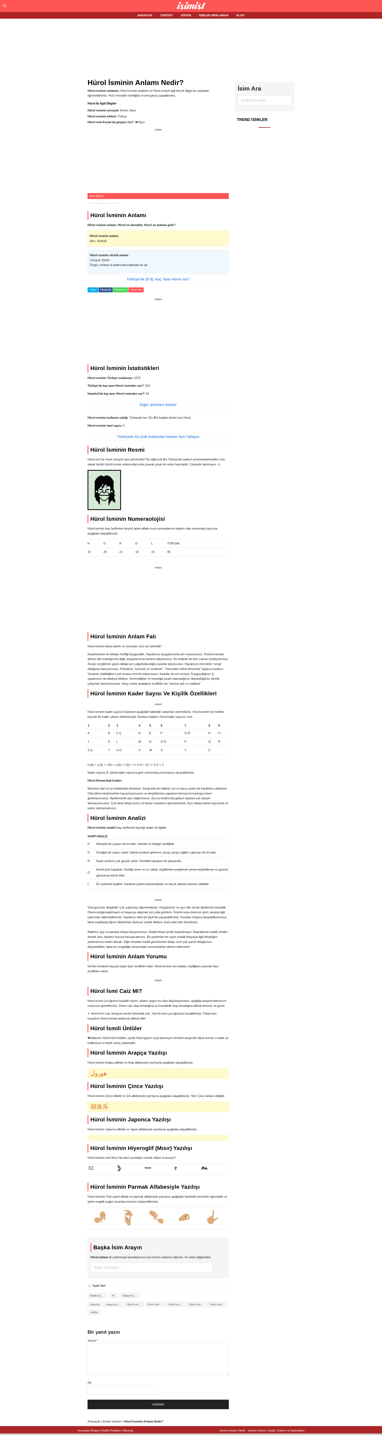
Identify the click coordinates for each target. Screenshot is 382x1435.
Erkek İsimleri (98, 1295)
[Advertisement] (191, 49)
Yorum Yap (136, 289)
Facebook (105, 289)
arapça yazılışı (114, 1304)
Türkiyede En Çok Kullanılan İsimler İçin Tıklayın (158, 437)
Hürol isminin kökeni (197, 1304)
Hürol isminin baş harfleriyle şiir (176, 1304)
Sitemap (128, 1430)
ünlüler (94, 1312)
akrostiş (94, 1304)
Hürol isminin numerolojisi (218, 1304)
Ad (89, 1382)
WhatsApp (120, 289)
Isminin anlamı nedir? (191, 6)
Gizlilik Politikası (111, 1430)
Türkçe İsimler (130, 1295)
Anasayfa (94, 1421)
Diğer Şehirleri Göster (158, 405)
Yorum (93, 1340)
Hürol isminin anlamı (156, 1304)
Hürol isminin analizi (135, 1304)
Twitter (92, 289)
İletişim (95, 1430)
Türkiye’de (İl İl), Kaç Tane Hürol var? (158, 279)
